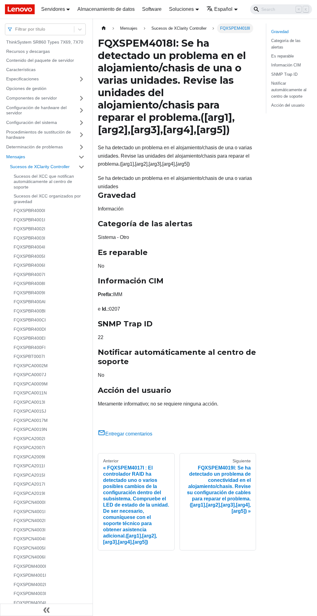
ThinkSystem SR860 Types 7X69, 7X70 (44, 42)
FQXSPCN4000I (30, 502)
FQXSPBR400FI (30, 347)
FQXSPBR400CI (30, 319)
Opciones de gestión (26, 88)
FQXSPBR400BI (30, 310)
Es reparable (282, 56)
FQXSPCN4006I (30, 556)
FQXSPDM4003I (30, 593)
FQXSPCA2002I (29, 438)
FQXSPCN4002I (30, 520)
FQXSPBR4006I (29, 265)
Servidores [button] (53, 9)
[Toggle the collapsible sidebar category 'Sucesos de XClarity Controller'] (81, 167)
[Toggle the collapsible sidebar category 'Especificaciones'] (81, 79)
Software (152, 9)
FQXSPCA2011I (29, 465)
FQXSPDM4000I (30, 566)
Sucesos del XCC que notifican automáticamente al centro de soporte (44, 181)
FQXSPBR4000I (29, 210)
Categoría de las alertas (286, 43)
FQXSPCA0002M (31, 365)
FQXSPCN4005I (30, 548)
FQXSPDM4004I (30, 602)
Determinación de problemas (34, 146)
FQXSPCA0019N (30, 429)
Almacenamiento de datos (106, 9)
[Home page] (104, 28)
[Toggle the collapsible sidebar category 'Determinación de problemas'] (81, 147)
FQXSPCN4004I (30, 538)
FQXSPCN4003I (30, 529)
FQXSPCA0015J (30, 411)
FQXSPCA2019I (29, 493)
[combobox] (15, 29)
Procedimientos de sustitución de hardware (38, 135)
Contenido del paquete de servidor (40, 60)
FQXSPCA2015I (29, 475)
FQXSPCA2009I (29, 456)
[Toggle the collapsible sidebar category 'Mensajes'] (81, 157)
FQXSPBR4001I (29, 219)
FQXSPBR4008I (29, 283)
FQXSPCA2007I (29, 447)
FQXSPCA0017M (31, 420)
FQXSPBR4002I (29, 228)
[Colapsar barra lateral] (46, 610)
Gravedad (280, 31)
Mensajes (15, 156)
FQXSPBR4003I (29, 238)
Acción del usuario (287, 105)
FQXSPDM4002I (30, 584)
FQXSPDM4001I (30, 575)
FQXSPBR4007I (29, 274)
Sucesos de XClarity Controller (40, 166)
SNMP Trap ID (284, 74)
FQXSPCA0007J (30, 374)
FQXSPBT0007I (29, 356)
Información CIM (286, 65)
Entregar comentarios (128, 433)
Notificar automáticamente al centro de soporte (288, 90)
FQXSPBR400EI (30, 338)
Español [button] (223, 9)
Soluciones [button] (181, 9)
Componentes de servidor (31, 98)
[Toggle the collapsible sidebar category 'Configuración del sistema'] (81, 123)
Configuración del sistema (31, 122)
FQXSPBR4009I (29, 292)
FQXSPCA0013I (29, 402)
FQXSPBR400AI (30, 301)
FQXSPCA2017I (29, 484)
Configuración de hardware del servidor (36, 110)
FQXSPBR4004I (29, 246)
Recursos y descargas (28, 51)
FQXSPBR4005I (29, 256)
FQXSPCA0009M (31, 383)
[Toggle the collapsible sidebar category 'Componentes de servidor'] (81, 98)
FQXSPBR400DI (30, 329)
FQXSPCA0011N (30, 392)
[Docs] (19, 9)
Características (21, 69)
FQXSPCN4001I (30, 511)
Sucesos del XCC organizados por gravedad (47, 198)
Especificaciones (22, 78)
